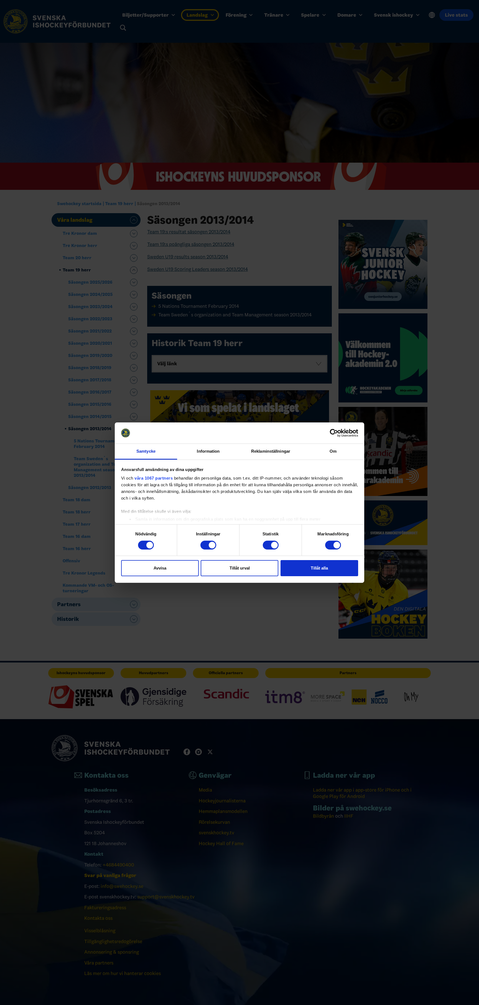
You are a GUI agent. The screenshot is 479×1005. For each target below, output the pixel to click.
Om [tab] (333, 451)
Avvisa (160, 568)
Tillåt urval (240, 568)
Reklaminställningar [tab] (270, 451)
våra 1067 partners (153, 478)
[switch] (208, 545)
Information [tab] (208, 451)
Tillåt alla (319, 568)
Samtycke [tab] (146, 451)
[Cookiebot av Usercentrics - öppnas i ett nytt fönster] (334, 433)
